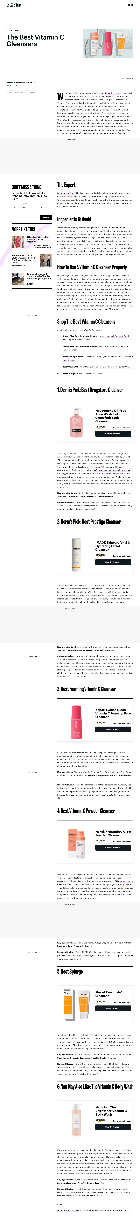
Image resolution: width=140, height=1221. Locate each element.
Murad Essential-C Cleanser (89, 373)
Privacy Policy (15, 209)
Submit (46, 217)
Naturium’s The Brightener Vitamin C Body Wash (100, 1153)
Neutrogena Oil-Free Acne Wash (72, 463)
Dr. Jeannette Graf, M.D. (68, 193)
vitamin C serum (111, 93)
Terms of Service (45, 207)
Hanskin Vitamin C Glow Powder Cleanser (114, 367)
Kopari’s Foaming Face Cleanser (113, 752)
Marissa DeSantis (25, 82)
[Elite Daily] (14, 5)
